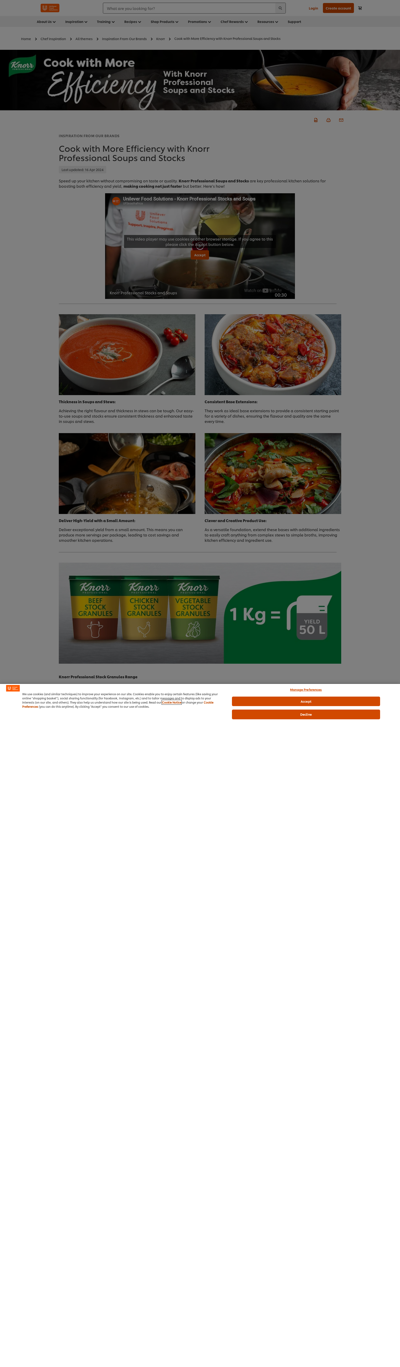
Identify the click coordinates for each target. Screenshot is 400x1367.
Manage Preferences (306, 689)
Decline (306, 714)
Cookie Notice (171, 702)
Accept (306, 701)
